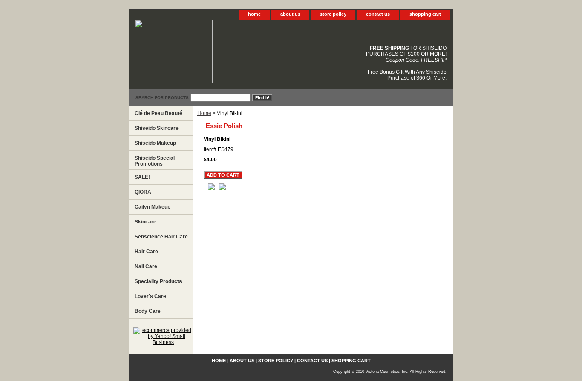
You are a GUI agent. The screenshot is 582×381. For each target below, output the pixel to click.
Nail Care (146, 266)
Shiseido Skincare (157, 128)
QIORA (143, 192)
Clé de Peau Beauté (158, 113)
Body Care (148, 311)
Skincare (145, 222)
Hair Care (146, 252)
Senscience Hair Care (161, 237)
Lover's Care (150, 296)
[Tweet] (211, 189)
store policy (333, 14)
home (254, 14)
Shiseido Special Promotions (155, 161)
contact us (378, 14)
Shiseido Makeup (155, 143)
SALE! (142, 177)
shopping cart (425, 14)
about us (290, 14)
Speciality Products (158, 281)
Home (204, 113)
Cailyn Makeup (152, 207)
